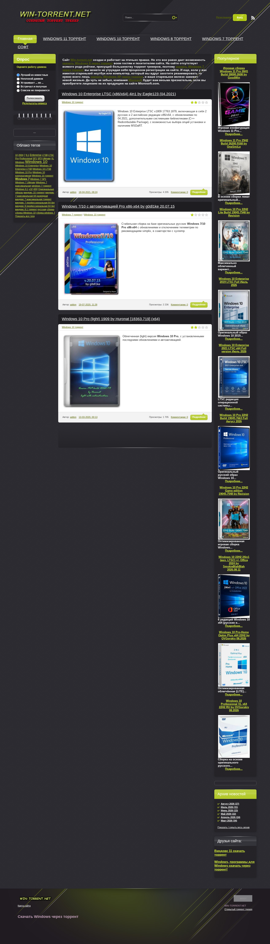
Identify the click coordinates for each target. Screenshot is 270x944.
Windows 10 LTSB (41, 169)
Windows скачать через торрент (55, 16)
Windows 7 (22, 179)
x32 (31, 189)
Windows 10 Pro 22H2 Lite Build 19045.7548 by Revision (234, 212)
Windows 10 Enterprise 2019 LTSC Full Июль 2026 (234, 282)
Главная (25, 39)
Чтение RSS (253, 17)
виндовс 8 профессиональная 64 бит (35, 206)
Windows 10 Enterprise (27, 165)
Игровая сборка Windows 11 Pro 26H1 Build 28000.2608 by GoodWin (234, 73)
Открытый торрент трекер (238, 909)
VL (52, 158)
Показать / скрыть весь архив (233, 827)
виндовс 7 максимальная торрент (33, 199)
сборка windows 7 (45, 212)
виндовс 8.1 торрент (26, 209)
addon (73, 192)
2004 (20, 155)
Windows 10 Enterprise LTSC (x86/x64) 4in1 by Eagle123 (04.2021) (119, 94)
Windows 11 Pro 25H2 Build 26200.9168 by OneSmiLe (234, 143)
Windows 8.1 (21, 189)
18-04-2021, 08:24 (88, 192)
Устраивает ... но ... (31, 82)
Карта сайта (24, 905)
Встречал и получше (33, 86)
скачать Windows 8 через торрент (87, 63)
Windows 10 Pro (23, 172)
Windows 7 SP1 (38, 179)
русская (42, 209)
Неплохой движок (31, 78)
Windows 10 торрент (72, 102)
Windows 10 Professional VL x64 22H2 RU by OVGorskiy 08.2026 (234, 705)
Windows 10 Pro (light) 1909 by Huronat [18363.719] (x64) (111, 319)
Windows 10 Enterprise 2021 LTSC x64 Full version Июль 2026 (234, 348)
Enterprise (36, 155)
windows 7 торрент (41, 186)
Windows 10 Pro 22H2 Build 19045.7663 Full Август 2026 (234, 418)
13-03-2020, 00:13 (88, 417)
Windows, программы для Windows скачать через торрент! (234, 865)
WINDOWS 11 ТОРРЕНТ (64, 39)
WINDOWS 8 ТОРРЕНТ (171, 39)
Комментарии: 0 (179, 192)
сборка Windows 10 (25, 212)
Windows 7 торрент (72, 214)
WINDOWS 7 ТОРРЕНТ (222, 39)
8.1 (27, 155)
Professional (25, 158)
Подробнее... (234, 134)
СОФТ (23, 47)
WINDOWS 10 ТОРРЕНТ (118, 39)
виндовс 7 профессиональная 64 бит (35, 202)
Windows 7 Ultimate (25, 182)
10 (16, 155)
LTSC (51, 155)
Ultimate (46, 158)
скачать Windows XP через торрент (117, 76)
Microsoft (135, 80)
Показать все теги (25, 216)
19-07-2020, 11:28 (88, 304)
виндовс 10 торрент (34, 192)
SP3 (40, 158)
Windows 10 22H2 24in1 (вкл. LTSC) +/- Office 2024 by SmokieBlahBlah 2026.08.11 (234, 563)
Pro (17, 158)
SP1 (35, 158)
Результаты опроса (34, 103)
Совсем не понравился (35, 90)
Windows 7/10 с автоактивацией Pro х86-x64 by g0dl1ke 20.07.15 (118, 206)
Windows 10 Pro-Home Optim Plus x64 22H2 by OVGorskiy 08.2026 (234, 635)
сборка (50, 209)
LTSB (45, 155)
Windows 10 (36, 161)
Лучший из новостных (34, 75)
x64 (35, 189)
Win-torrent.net (81, 60)
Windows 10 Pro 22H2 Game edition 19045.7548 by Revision (234, 490)
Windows (19, 162)
